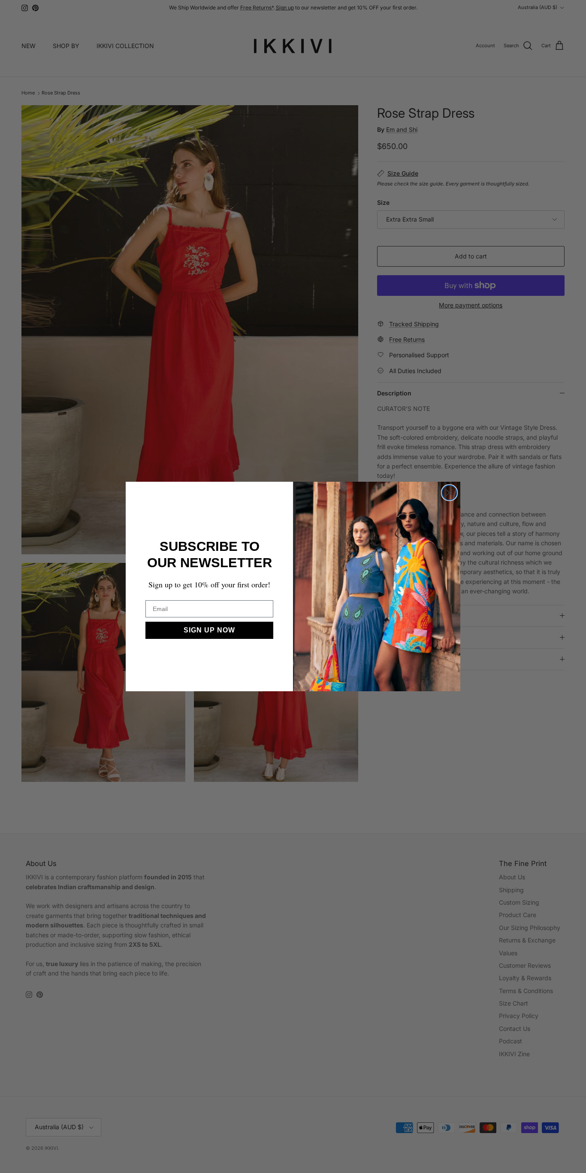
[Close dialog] (449, 492)
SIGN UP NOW (209, 630)
